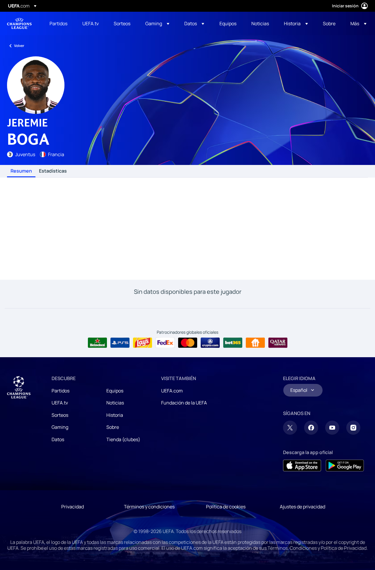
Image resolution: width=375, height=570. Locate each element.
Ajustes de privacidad (302, 506)
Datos (58, 439)
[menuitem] (58, 23)
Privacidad (72, 506)
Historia (114, 415)
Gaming (60, 427)
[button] (157, 23)
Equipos (114, 390)
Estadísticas (53, 171)
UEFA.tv (60, 402)
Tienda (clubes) (123, 439)
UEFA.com (172, 390)
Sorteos (60, 415)
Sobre (112, 427)
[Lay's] (142, 343)
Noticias (115, 402)
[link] (58, 23)
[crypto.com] (210, 343)
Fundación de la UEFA (184, 402)
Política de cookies (226, 506)
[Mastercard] (187, 343)
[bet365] (232, 343)
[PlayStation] (119, 343)
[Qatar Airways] (277, 343)
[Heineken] (97, 343)
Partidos (60, 390)
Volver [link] (19, 45)
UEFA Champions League (19, 23)
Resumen (21, 171)
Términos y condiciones (149, 506)
